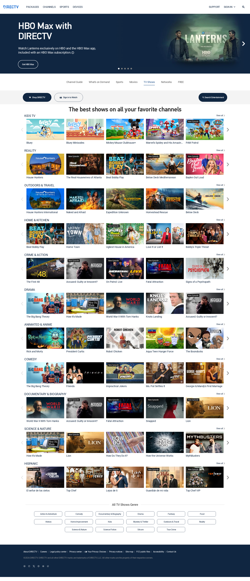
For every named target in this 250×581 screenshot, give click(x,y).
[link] (45, 129)
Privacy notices (115, 551)
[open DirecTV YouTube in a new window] (43, 566)
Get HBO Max (28, 64)
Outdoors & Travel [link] (171, 521)
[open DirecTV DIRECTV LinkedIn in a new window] (24, 566)
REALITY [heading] (30, 151)
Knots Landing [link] (154, 316)
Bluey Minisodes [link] (75, 142)
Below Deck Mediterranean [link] (161, 177)
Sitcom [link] (141, 529)
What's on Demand (99, 82)
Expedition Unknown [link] (117, 212)
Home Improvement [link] (79, 521)
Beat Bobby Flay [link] (115, 177)
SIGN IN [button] (228, 7)
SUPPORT (214, 7)
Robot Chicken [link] (114, 351)
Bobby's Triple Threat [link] (197, 247)
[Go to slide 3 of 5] (125, 68)
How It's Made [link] (74, 316)
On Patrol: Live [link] (114, 281)
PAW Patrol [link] (192, 142)
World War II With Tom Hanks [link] (122, 316)
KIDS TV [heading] (29, 116)
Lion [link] (188, 421)
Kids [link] (110, 521)
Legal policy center (57, 551)
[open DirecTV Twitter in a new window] (34, 566)
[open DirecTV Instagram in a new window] (39, 566)
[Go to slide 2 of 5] (122, 68)
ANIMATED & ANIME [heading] (38, 324)
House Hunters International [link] (42, 212)
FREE (181, 82)
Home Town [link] (73, 247)
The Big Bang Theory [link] (37, 316)
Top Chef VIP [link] (193, 490)
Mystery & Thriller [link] (140, 521)
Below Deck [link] (192, 212)
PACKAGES (32, 7)
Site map (129, 551)
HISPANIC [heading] (31, 464)
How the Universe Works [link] (159, 455)
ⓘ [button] (72, 52)
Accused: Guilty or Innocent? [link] (82, 281)
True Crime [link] (171, 529)
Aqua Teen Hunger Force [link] (159, 351)
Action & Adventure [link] (48, 514)
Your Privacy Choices (97, 551)
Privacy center (75, 551)
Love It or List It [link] (154, 247)
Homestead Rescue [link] (157, 212)
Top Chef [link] (71, 490)
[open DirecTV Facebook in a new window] (29, 566)
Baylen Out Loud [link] (195, 177)
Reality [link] (202, 521)
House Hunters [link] (34, 177)
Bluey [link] (29, 142)
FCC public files (143, 551)
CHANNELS (49, 7)
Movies (133, 82)
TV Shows (149, 82)
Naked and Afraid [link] (76, 212)
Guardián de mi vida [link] (157, 490)
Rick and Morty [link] (34, 351)
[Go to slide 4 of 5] (128, 68)
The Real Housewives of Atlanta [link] (84, 177)
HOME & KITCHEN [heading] (36, 220)
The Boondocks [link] (194, 351)
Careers (43, 551)
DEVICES (78, 7)
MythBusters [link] (193, 455)
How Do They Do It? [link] (117, 455)
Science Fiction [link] (109, 529)
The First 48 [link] (33, 281)
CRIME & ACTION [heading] (36, 255)
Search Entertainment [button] (214, 97)
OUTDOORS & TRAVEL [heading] (39, 185)
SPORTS (64, 7)
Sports (119, 82)
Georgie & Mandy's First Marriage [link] (204, 386)
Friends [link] (70, 386)
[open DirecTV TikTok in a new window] (48, 566)
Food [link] (202, 514)
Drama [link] (141, 514)
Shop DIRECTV (38, 97)
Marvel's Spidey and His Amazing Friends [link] (168, 142)
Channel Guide (74, 82)
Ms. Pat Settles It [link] (155, 386)
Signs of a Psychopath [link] (198, 281)
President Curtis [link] (75, 351)
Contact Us (171, 551)
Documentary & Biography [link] (110, 514)
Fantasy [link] (171, 514)
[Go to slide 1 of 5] (119, 68)
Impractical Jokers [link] (116, 386)
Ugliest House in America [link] (120, 247)
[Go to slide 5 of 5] (131, 68)
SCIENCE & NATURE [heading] (37, 429)
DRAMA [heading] (29, 290)
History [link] (48, 521)
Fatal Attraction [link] (154, 281)
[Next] (243, 43)
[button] (243, 6)
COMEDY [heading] (30, 359)
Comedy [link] (79, 514)
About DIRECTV (30, 551)
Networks (166, 82)
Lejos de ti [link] (112, 490)
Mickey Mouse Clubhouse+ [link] (121, 142)
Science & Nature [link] (79, 529)
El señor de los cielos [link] (37, 490)
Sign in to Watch (70, 97)
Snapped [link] (151, 421)
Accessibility (158, 551)
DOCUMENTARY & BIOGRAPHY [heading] (45, 394)
